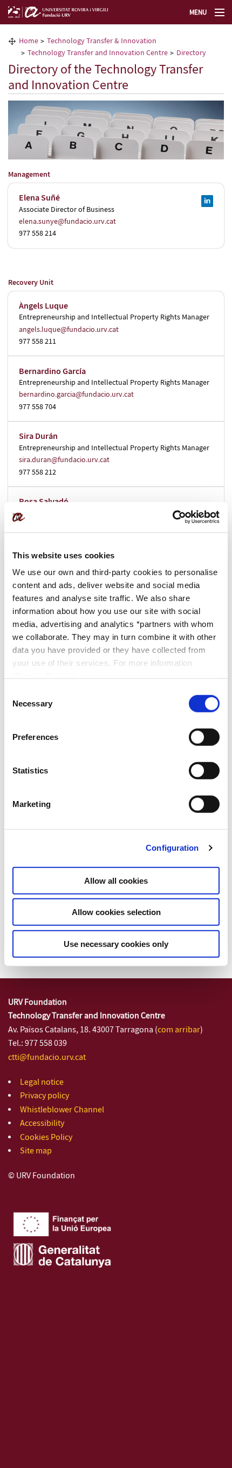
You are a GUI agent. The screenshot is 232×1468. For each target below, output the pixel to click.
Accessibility (42, 1123)
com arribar (179, 1030)
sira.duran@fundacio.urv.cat (64, 460)
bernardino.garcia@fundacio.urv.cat (76, 394)
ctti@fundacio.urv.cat (47, 1057)
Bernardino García (52, 371)
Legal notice (42, 1082)
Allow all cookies (116, 880)
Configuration (172, 847)
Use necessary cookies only (116, 943)
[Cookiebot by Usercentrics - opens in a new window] (172, 517)
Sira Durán (38, 436)
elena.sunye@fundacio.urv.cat (67, 221)
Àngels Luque (43, 306)
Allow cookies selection (116, 912)
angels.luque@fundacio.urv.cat (69, 330)
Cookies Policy (46, 1137)
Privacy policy (44, 1096)
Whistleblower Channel (62, 1110)
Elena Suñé (39, 198)
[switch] (204, 736)
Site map (36, 1151)
